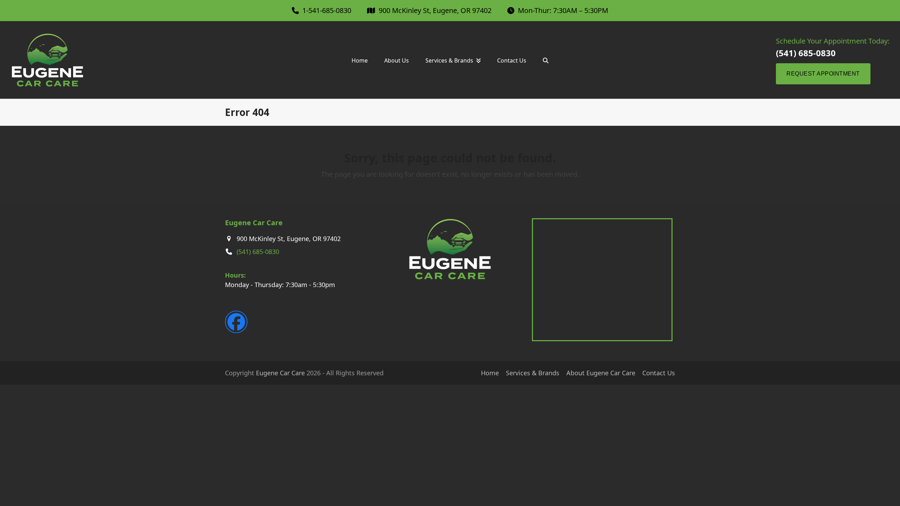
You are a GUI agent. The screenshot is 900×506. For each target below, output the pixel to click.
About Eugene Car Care (600, 373)
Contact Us (658, 373)
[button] (546, 60)
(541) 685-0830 (806, 53)
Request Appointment (823, 74)
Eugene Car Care (280, 373)
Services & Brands (532, 373)
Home (490, 373)
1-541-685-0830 (326, 10)
